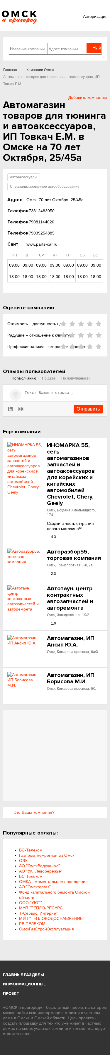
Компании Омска (40, 70)
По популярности (76, 378)
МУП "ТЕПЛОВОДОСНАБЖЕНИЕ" (51, 918)
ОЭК (23, 860)
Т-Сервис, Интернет (38, 913)
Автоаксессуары (23, 177)
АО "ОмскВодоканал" (39, 865)
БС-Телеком (31, 850)
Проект (11, 993)
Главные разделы (23, 974)
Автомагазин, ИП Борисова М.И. (70, 678)
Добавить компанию (87, 97)
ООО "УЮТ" (30, 902)
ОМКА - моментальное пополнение (53, 881)
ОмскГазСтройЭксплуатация (46, 929)
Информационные (24, 984)
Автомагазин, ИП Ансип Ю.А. (70, 641)
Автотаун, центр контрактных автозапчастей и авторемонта (70, 598)
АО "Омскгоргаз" (35, 887)
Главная (10, 70)
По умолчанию (24, 378)
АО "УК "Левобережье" (40, 871)
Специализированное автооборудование (44, 187)
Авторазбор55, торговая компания (74, 555)
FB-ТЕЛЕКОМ (32, 923)
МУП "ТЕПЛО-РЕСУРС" (41, 908)
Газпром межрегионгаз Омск (46, 855)
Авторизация (95, 16)
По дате (48, 378)
